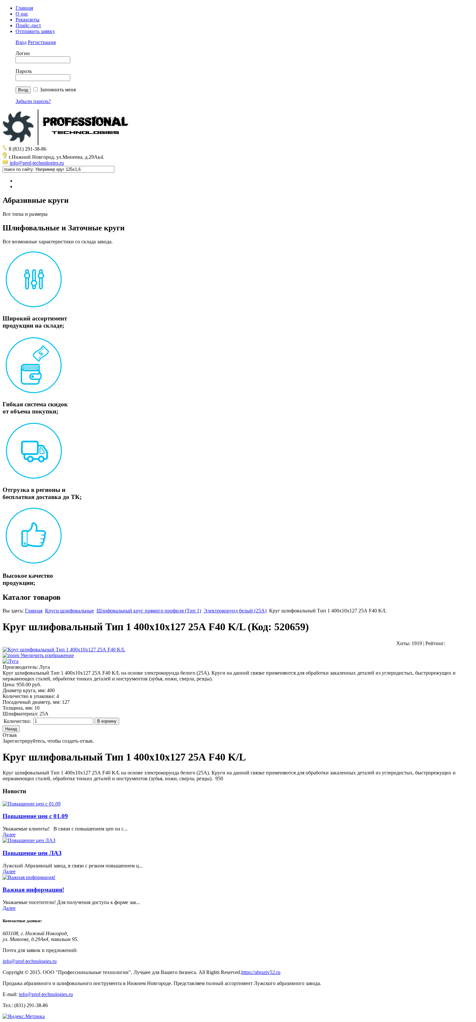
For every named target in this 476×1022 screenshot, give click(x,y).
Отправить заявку (35, 31)
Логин (23, 53)
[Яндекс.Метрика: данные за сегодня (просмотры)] (24, 1016)
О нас (22, 14)
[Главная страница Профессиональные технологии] (67, 143)
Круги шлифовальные (69, 610)
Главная (24, 8)
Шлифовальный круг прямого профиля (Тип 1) (148, 610)
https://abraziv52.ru (260, 972)
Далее (9, 834)
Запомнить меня (58, 89)
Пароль (24, 71)
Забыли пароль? (33, 101)
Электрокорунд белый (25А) (235, 610)
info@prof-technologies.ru (37, 163)
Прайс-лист (28, 25)
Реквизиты (28, 19)
